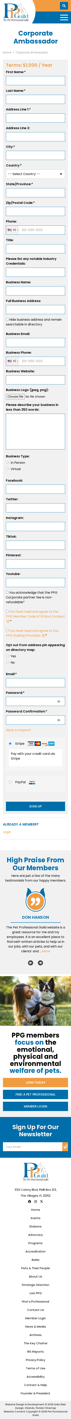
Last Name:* (15, 90)
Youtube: (13, 574)
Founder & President (35, 1393)
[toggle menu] (64, 17)
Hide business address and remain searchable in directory (34, 322)
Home (35, 1210)
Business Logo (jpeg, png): (27, 390)
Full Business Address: (23, 301)
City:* (10, 146)
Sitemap (51, 1408)
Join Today (35, 1082)
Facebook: (14, 480)
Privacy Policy (35, 1360)
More (46, 951)
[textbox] (35, 230)
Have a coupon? (18, 730)
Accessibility (36, 1376)
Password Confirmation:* (26, 711)
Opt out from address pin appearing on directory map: (35, 647)
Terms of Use (35, 1368)
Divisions (35, 1226)
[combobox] (12, 230)
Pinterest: (13, 555)
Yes (13, 656)
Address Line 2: (18, 128)
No (13, 662)
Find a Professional (35, 1301)
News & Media (35, 1326)
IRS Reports (35, 1351)
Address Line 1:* (18, 109)
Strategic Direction (35, 1285)
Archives (35, 1335)
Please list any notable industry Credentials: (31, 261)
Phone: (11, 221)
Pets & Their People (35, 1268)
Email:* (11, 674)
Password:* (15, 692)
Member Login (35, 1106)
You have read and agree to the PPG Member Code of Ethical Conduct (35, 614)
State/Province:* (19, 184)
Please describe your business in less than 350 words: (32, 407)
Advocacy (35, 1235)
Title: (10, 240)
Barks (35, 1260)
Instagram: (15, 518)
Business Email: (18, 334)
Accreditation (35, 1251)
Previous (30, 962)
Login (7, 832)
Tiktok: (11, 536)
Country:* (14, 165)
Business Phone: (19, 352)
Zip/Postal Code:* (20, 202)
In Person (18, 462)
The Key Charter (36, 1343)
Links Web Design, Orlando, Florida (40, 1406)
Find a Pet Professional (36, 1094)
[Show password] (58, 701)
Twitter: (12, 499)
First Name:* (16, 72)
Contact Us (35, 1310)
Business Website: (20, 371)
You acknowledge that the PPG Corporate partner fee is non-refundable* (31, 597)
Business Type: (18, 456)
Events (35, 1218)
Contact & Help (35, 1385)
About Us (35, 1276)
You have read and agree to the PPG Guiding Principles (32, 633)
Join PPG (35, 1293)
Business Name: (18, 282)
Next (40, 962)
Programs (35, 1243)
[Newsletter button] (65, 1146)
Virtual (16, 469)
